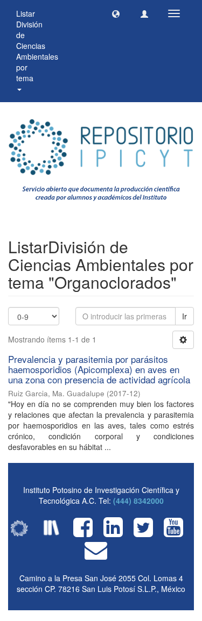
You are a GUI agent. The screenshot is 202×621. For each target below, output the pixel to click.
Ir (184, 316)
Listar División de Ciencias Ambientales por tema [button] (37, 45)
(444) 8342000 (138, 500)
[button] (116, 13)
